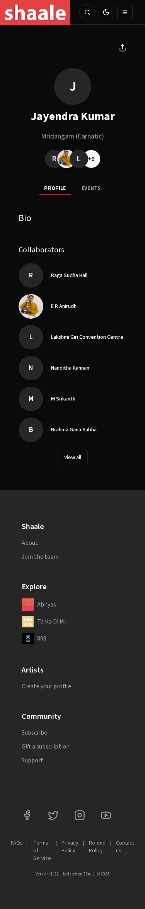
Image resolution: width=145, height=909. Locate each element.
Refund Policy (97, 847)
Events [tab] (91, 188)
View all (72, 457)
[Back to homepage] (35, 12)
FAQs (17, 843)
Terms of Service (42, 850)
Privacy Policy (69, 847)
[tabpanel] (72, 345)
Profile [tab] (55, 188)
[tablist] (72, 189)
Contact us (125, 847)
